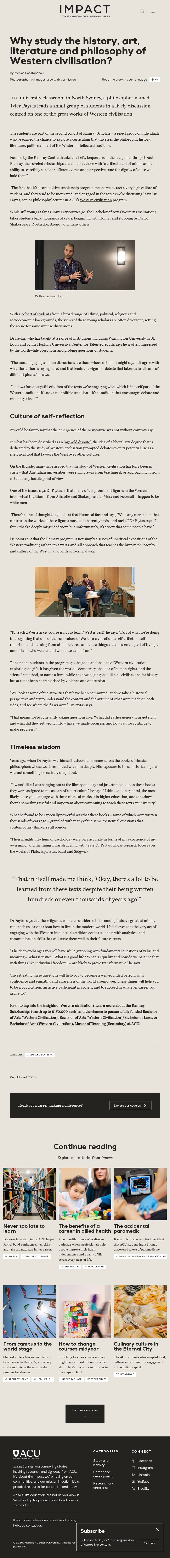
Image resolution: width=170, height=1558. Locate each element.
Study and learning (40, 1055)
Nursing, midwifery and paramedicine (141, 1256)
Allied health (70, 1266)
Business (11, 1256)
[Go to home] (85, 11)
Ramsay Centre (46, 157)
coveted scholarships (47, 163)
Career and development (103, 1474)
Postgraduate (96, 1379)
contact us (34, 1525)
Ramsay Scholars (96, 133)
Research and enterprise (103, 1485)
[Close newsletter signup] (157, 1529)
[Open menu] (153, 11)
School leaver (94, 1266)
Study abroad (125, 1374)
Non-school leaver (36, 1256)
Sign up (149, 1543)
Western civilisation (96, 200)
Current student (16, 1379)
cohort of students (36, 314)
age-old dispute (77, 442)
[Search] (142, 11)
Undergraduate (71, 1379)
